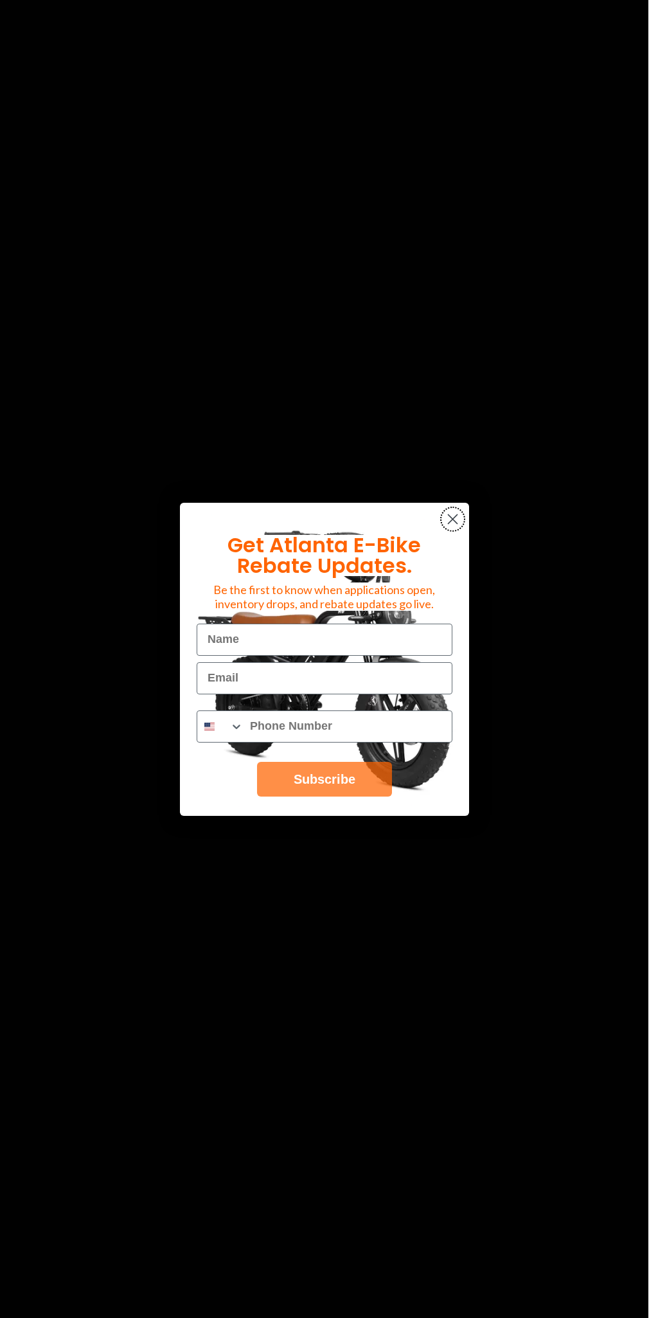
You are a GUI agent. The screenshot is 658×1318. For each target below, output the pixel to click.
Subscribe (324, 779)
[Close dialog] (452, 519)
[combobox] (220, 726)
